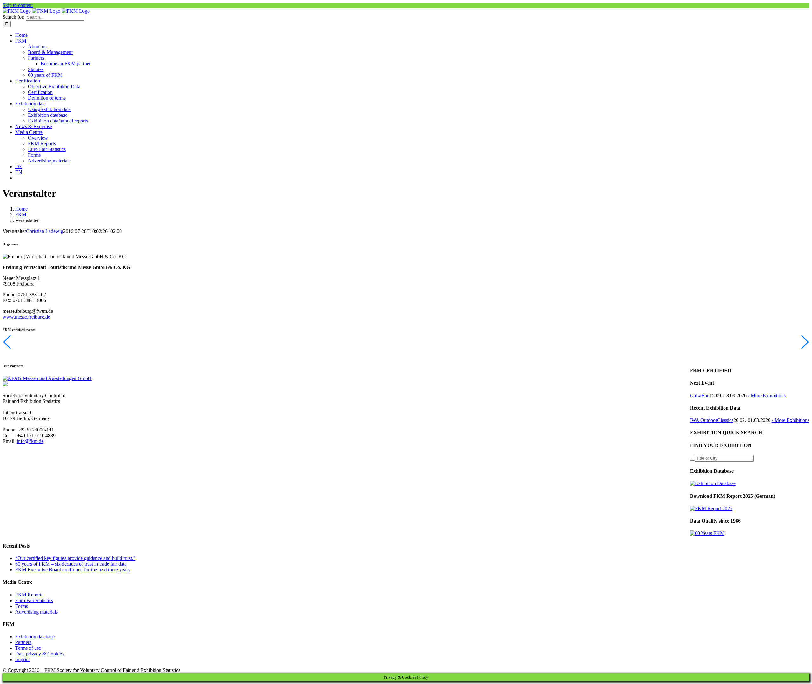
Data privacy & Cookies (39, 653)
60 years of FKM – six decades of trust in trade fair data (71, 564)
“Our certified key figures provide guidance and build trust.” (75, 558)
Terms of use (28, 648)
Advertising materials (36, 612)
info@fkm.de (30, 441)
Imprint (22, 659)
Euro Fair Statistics (34, 600)
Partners (23, 642)
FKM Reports (29, 594)
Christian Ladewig (44, 231)
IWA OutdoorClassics (711, 420)
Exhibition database (35, 636)
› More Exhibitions (767, 395)
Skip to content (18, 5)
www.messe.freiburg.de (26, 316)
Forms (21, 606)
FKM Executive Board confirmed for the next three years (72, 569)
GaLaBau (700, 395)
